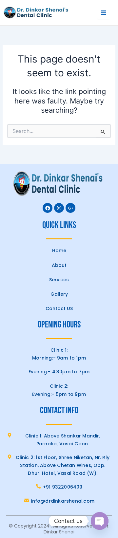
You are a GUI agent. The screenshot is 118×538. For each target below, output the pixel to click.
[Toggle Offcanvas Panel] (103, 13)
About (59, 265)
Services (59, 279)
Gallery (59, 294)
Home (59, 250)
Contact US (59, 308)
